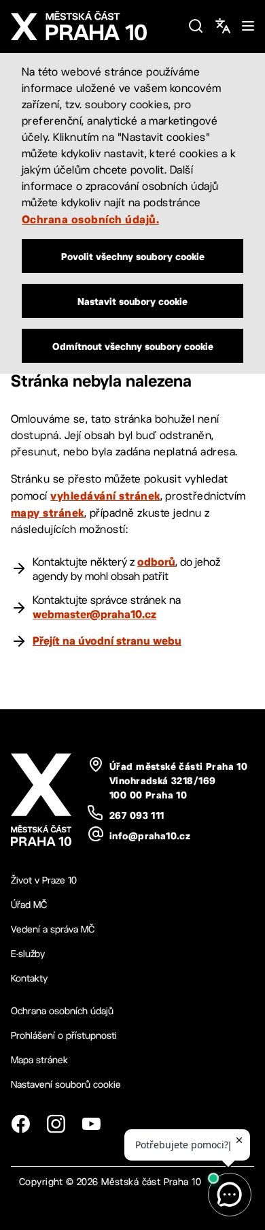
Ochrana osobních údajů (62, 1010)
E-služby (28, 953)
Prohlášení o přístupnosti (64, 1035)
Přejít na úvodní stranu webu (107, 640)
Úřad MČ (29, 904)
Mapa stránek (39, 1059)
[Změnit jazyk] (223, 26)
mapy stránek (47, 512)
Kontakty (29, 978)
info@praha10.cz (149, 835)
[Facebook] (20, 1123)
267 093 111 (136, 815)
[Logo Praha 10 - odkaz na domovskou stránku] (94, 26)
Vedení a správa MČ (52, 929)
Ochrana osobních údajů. (90, 219)
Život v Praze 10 (44, 880)
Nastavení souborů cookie (66, 1084)
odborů (156, 561)
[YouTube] (91, 1123)
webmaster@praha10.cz (94, 614)
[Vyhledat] (196, 26)
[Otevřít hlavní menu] (248, 26)
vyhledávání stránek (105, 495)
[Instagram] (55, 1123)
